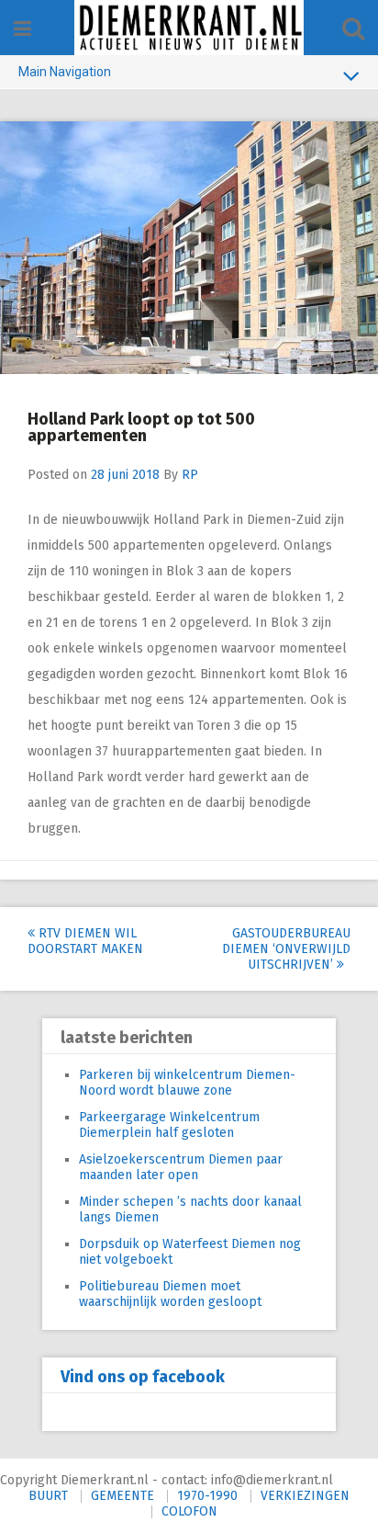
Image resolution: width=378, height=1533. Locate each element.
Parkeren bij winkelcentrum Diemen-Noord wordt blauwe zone (187, 1082)
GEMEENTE (122, 1496)
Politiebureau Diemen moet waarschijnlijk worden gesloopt (170, 1294)
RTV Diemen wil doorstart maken (85, 941)
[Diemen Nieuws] (189, 27)
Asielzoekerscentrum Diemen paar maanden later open (181, 1167)
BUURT (48, 1496)
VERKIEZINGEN (305, 1496)
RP (190, 475)
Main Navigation (64, 71)
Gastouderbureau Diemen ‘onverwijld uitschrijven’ (286, 948)
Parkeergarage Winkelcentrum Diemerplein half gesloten (169, 1125)
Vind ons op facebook (143, 1377)
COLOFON (189, 1511)
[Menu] (22, 29)
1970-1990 (207, 1496)
